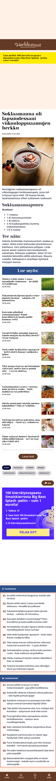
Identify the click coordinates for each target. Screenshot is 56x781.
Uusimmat (10, 588)
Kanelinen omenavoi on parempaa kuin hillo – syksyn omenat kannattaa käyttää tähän (29, 702)
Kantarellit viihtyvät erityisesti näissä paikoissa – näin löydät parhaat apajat (30, 694)
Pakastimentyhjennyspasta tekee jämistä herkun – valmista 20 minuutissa (21, 298)
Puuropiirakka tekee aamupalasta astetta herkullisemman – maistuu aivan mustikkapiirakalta (27, 719)
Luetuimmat (11, 678)
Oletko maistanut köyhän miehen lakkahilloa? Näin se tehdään (20, 404)
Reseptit (41, 467)
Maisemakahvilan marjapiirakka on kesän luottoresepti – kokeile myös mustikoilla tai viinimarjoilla (28, 761)
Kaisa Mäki (6, 134)
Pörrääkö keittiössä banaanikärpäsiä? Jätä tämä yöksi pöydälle (30, 752)
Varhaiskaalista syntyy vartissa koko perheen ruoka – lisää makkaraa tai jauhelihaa (20, 389)
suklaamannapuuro (27, 473)
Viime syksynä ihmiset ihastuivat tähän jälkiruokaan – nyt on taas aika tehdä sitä (20, 439)
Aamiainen (18, 467)
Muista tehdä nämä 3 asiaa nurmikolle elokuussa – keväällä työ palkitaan (20, 281)
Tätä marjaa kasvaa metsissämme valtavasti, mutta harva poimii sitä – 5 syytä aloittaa (21, 368)
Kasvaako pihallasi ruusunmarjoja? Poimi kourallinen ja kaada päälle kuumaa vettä (17, 316)
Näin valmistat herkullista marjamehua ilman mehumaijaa (29, 728)
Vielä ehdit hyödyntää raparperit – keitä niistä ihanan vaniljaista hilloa (20, 352)
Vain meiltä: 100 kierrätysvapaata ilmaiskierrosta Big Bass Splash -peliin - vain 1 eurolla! (26, 58)
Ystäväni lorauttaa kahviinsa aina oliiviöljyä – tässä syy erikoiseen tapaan (21, 422)
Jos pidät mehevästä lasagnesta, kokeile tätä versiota (28, 597)
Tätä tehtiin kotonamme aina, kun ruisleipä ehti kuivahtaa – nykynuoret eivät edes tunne (30, 710)
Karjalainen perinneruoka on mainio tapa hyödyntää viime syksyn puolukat (27, 736)
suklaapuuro (44, 473)
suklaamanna (9, 473)
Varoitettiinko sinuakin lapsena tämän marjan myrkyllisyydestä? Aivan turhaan (20, 335)
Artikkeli (30, 467)
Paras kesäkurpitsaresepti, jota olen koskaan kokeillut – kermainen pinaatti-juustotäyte (29, 744)
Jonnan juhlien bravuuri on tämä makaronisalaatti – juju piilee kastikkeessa (27, 686)
